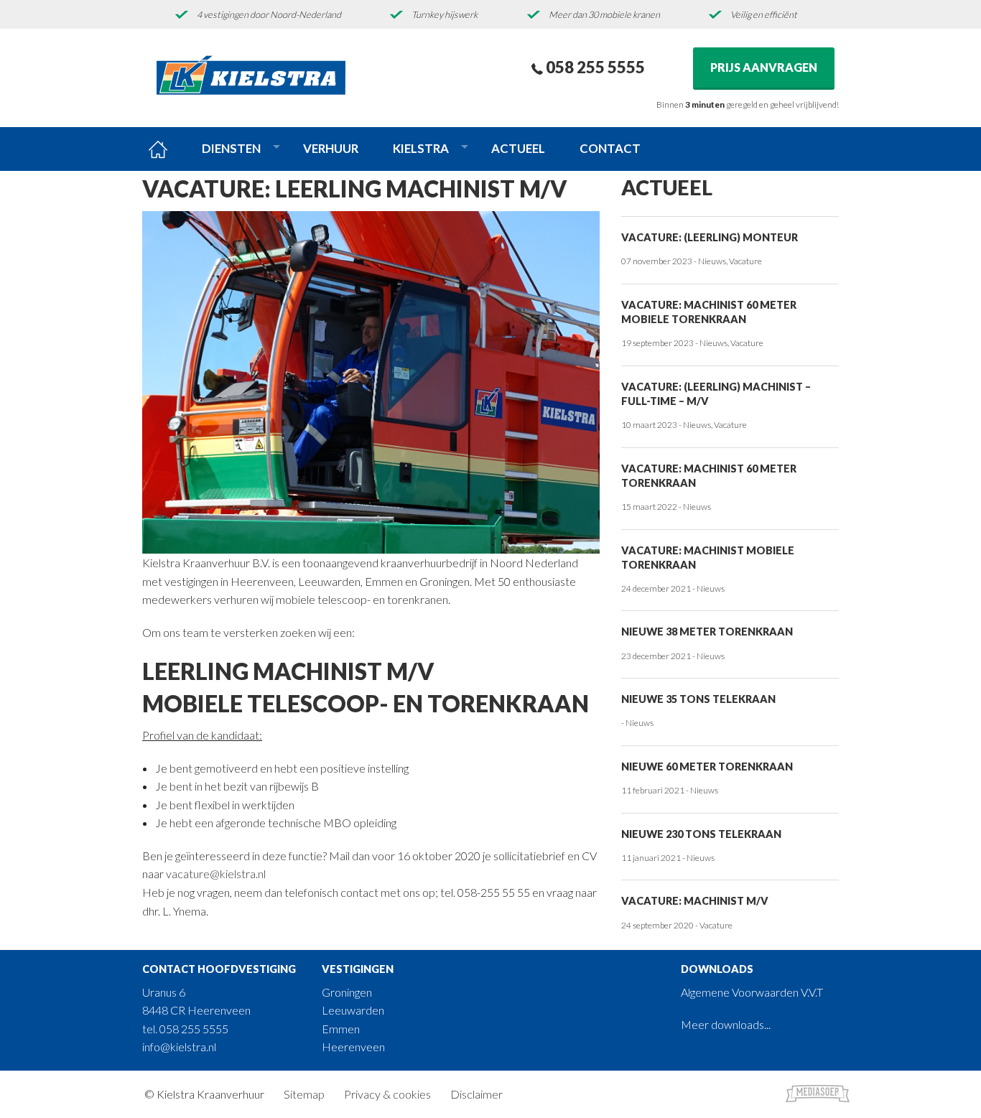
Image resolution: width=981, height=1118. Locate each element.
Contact (610, 148)
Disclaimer (476, 1094)
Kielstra (421, 148)
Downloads (717, 969)
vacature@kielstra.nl (216, 873)
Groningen (347, 992)
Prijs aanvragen (763, 67)
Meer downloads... (726, 1024)
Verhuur (330, 148)
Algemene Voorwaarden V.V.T (752, 992)
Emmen (341, 1028)
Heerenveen (353, 1046)
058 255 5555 (594, 67)
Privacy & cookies (387, 1094)
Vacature (745, 261)
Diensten (231, 148)
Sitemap (304, 1094)
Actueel (518, 148)
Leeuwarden (353, 1010)
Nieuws (712, 261)
